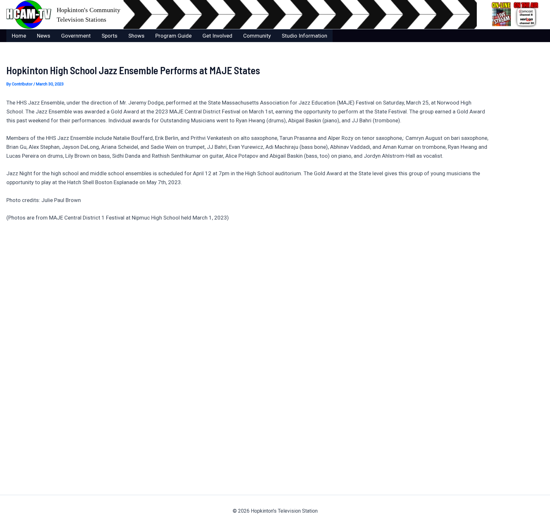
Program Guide (173, 35)
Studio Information (304, 35)
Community (257, 35)
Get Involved (217, 35)
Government (76, 35)
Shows (136, 35)
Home (19, 35)
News (43, 35)
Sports (109, 35)
